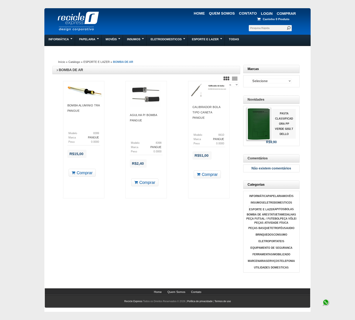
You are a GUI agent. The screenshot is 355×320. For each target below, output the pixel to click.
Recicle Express (133, 301)
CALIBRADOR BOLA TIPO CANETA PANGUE (206, 112)
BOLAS (289, 209)
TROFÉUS (279, 228)
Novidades (256, 99)
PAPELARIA (275, 196)
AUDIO (290, 228)
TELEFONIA (287, 260)
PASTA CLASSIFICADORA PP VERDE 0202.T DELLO (284, 124)
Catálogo (74, 61)
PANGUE (93, 137)
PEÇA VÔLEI (288, 218)
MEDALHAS (288, 214)
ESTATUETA (273, 214)
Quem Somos (222, 13)
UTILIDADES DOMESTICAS (271, 267)
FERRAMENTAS (262, 254)
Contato (248, 13)
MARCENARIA (257, 260)
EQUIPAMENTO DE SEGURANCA (271, 247)
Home (199, 13)
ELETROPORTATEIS (271, 241)
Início (61, 61)
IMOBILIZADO (281, 254)
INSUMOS (257, 202)
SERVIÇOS (273, 260)
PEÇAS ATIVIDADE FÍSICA (271, 222)
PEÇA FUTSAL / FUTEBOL (263, 218)
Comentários (258, 158)
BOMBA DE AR (123, 61)
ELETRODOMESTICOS (277, 202)
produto (276, 19)
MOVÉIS (288, 196)
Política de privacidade (200, 301)
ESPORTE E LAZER (96, 61)
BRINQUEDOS (264, 234)
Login (267, 14)
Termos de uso (222, 301)
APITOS (279, 209)
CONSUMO (280, 234)
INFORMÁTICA (258, 196)
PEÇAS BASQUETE (260, 228)
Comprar (286, 14)
